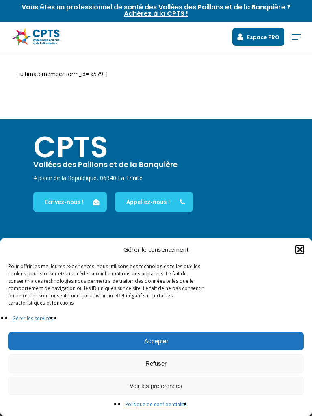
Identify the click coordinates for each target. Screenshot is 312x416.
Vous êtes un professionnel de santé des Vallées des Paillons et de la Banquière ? (156, 10)
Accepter (156, 341)
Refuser (156, 363)
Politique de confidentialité (156, 404)
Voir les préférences (156, 385)
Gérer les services (32, 318)
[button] (300, 249)
